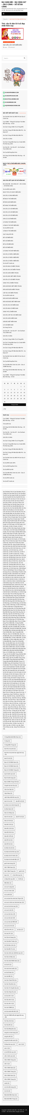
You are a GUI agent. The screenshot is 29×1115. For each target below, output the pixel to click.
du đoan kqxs (8, 809)
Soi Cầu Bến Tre (9, 949)
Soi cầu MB (8, 976)
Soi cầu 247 (8, 933)
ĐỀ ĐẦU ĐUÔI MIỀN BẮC (9, 202)
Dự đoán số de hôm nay (11, 851)
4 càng (7, 741)
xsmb (6, 1083)
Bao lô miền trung (9, 777)
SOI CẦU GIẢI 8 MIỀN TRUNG (11, 272)
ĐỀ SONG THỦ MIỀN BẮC (10, 205)
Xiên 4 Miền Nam (9, 1075)
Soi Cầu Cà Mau (9, 956)
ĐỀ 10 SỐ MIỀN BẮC (8, 244)
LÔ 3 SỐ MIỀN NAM (8, 325)
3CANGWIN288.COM (10, 102)
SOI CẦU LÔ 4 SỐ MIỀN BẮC (10, 208)
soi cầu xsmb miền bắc (11, 1011)
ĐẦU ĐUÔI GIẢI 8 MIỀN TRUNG (11, 289)
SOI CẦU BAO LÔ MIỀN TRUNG (11, 266)
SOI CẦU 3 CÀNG (7, 138)
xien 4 (7, 1048)
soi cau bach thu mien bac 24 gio (13, 898)
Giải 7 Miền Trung (9, 871)
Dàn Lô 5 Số (8, 820)
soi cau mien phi (9, 918)
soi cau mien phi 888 (10, 921)
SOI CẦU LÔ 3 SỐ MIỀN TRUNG (11, 279)
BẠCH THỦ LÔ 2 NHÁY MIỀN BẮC (12, 192)
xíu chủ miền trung (10, 1087)
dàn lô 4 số (20, 816)
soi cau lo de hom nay (11, 906)
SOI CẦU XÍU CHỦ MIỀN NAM (11, 305)
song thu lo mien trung (11, 1032)
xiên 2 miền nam (9, 1056)
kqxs (6, 875)
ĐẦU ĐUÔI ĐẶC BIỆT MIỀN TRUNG (12, 286)
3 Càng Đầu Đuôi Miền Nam (12, 737)
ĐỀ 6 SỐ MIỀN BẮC (8, 240)
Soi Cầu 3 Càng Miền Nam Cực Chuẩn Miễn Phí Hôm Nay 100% (14, 142)
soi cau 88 (8, 894)
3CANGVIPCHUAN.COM (11, 95)
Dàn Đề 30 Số (9, 832)
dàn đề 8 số (8, 844)
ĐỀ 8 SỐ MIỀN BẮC (8, 247)
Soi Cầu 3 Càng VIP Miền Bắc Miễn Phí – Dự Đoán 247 (14, 131)
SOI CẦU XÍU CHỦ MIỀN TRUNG (11, 269)
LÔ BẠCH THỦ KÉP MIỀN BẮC (11, 225)
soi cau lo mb (8, 910)
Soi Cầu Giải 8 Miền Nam (11, 960)
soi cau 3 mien (9, 890)
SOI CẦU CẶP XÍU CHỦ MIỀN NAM (12, 315)
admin (5, 47)
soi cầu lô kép (9, 972)
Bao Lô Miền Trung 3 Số (11, 781)
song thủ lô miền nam (10, 1040)
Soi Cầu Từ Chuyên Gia (11, 988)
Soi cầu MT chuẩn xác (8, 263)
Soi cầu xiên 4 (9, 1003)
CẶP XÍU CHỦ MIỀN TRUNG (10, 292)
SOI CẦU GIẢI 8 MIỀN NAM (10, 318)
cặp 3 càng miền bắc (8, 234)
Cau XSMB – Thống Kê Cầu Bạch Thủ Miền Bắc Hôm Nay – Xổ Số (14, 122)
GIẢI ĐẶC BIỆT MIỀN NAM (10, 321)
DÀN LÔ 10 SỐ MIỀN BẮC (9, 218)
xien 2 (21, 1044)
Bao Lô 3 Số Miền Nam (11, 762)
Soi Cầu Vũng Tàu (10, 992)
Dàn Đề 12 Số (9, 828)
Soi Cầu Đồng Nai (10, 1028)
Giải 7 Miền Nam (9, 867)
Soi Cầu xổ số (9, 1021)
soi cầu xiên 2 (9, 995)
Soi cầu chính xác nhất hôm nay (13, 953)
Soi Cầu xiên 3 (9, 999)
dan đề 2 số (20, 801)
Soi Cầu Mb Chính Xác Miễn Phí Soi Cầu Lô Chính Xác (14, 117)
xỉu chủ (7, 1091)
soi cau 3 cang (9, 886)
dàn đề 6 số (8, 840)
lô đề (20, 879)
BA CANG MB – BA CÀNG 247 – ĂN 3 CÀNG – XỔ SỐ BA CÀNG (14, 4)
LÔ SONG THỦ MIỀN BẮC (10, 222)
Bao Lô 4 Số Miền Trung (11, 770)
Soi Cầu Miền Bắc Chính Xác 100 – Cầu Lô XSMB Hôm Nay (14, 365)
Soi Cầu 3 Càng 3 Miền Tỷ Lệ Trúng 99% (13, 126)
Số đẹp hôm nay (9, 1044)
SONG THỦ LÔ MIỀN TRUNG (10, 282)
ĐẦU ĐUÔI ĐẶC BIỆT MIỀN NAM (11, 301)
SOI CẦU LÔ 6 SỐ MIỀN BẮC (10, 212)
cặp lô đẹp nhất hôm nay (11, 797)
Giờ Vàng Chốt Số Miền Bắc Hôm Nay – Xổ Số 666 (14, 156)
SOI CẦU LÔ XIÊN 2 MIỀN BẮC (11, 254)
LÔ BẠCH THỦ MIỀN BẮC (9, 230)
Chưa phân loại (7, 423)
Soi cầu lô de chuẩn (10, 968)
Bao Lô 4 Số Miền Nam (11, 766)
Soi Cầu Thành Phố (10, 980)
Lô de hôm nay (17, 875)
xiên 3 (7, 1063)
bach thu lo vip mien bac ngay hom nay (14, 753)
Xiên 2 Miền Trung (10, 1059)
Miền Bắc (7, 883)
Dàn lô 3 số (8, 816)
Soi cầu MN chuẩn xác (8, 295)
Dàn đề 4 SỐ (8, 836)
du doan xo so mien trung (11, 805)
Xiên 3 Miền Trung (10, 1071)
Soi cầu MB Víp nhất (8, 228)
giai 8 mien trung (9, 863)
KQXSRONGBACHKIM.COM (12, 105)
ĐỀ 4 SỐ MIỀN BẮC (8, 237)
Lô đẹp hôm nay (9, 879)
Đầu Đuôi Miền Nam (10, 1095)
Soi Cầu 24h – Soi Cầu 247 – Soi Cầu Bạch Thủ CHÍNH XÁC (14, 148)
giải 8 (21, 871)
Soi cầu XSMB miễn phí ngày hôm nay (14, 1016)
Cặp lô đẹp (8, 793)
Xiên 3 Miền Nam (9, 1067)
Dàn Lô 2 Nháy (9, 812)
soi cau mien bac (9, 914)
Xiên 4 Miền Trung (10, 1079)
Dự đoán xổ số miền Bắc (11, 859)
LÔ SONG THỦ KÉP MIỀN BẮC (11, 250)
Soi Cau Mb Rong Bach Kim (10, 152)
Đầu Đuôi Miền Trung (10, 1098)
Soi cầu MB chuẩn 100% (9, 42)
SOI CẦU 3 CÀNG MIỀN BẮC (10, 195)
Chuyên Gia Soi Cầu (10, 785)
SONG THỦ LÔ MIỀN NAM (10, 311)
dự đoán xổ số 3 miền (11, 855)
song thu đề (8, 1036)
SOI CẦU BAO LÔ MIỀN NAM (10, 308)
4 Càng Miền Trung (10, 744)
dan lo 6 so (8, 801)
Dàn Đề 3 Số (8, 824)
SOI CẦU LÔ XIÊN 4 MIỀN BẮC (11, 260)
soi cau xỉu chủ (9, 925)
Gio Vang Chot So (7, 327)
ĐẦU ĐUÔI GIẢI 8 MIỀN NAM (10, 298)
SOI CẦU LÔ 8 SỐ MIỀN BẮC (12, 45)
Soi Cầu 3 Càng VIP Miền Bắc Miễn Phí (13, 135)
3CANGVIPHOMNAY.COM (12, 92)
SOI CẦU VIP (8, 929)
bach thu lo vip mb (10, 748)
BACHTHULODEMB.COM (12, 99)
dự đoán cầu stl (9, 847)
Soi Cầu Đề (8, 1024)
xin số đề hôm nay (10, 1052)
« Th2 (4, 409)
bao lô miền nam (9, 773)
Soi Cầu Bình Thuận (10, 941)
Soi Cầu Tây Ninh (10, 984)
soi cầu (20, 929)
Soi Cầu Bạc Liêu (9, 945)
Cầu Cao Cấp (9, 789)
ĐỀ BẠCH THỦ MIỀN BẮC (10, 198)
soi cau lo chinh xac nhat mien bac (14, 902)
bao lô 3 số (8, 758)
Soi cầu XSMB (9, 1007)
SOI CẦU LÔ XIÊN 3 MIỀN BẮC (11, 257)
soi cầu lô (7, 964)
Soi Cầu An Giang (10, 937)
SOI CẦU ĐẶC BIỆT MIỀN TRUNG (12, 276)
